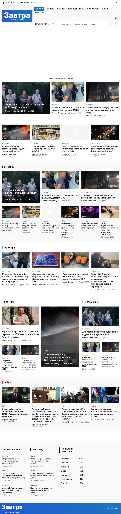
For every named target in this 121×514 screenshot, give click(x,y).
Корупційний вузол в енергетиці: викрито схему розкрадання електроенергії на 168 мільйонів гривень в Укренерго (104, 280)
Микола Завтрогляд (59, 113)
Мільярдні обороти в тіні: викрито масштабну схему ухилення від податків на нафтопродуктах (15, 278)
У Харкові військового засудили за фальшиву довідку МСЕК (68, 108)
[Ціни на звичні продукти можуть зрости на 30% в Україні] (46, 132)
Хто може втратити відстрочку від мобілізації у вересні (100, 333)
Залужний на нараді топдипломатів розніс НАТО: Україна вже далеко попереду (15, 413)
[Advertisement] (60, 53)
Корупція (6, 271)
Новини (7, 101)
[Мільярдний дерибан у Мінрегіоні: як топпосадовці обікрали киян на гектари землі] (46, 260)
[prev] (112, 24)
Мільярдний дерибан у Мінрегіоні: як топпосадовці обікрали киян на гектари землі (45, 278)
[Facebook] (117, 3)
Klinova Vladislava (8, 284)
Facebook (115, 508)
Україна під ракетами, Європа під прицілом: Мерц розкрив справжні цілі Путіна (104, 413)
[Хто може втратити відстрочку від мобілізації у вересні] (26, 98)
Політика (5, 328)
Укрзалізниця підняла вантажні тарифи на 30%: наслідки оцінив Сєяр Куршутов (20, 334)
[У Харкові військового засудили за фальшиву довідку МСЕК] (68, 92)
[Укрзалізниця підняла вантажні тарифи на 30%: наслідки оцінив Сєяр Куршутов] (20, 316)
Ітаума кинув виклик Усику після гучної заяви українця (89, 226)
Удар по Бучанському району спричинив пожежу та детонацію (74, 148)
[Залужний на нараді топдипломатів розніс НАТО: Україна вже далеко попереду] (16, 395)
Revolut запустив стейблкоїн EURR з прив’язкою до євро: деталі (42, 476)
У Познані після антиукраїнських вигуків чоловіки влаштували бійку (102, 110)
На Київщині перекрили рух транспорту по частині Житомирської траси (104, 148)
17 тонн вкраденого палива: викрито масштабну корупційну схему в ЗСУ (75, 276)
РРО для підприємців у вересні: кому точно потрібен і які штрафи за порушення (109, 229)
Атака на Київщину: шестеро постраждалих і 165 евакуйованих (14, 148)
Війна (63, 271)
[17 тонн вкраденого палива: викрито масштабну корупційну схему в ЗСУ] (75, 260)
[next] (117, 24)
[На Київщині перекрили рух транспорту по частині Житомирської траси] (105, 132)
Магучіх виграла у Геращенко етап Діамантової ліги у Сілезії (43, 461)
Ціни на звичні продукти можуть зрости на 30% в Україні (44, 148)
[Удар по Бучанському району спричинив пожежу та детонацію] (75, 132)
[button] (116, 18)
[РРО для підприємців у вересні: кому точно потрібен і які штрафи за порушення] (110, 212)
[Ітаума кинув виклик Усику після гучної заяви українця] (90, 212)
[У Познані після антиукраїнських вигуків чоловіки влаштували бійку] (102, 92)
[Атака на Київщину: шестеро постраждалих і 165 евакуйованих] (16, 132)
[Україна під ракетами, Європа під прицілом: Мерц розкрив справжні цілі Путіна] (105, 395)
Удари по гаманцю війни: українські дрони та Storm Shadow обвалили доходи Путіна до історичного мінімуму (74, 414)
